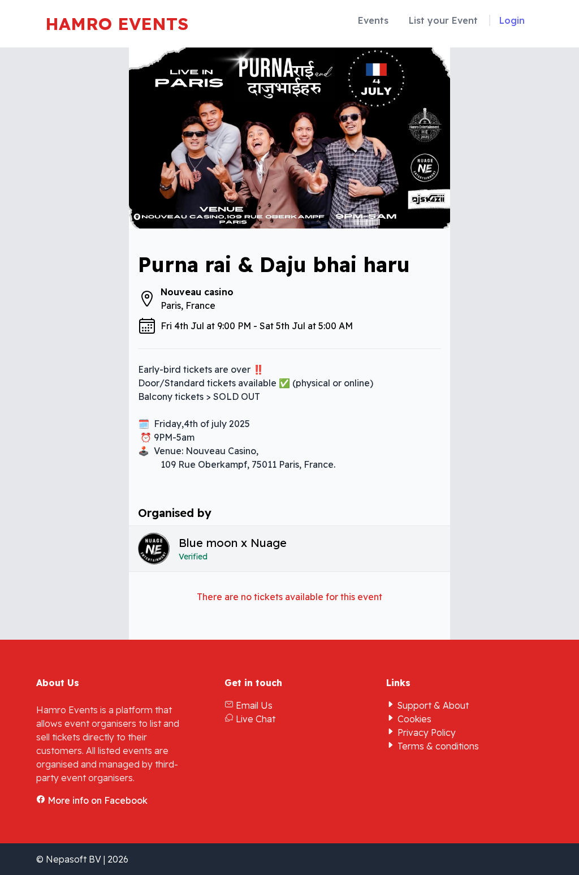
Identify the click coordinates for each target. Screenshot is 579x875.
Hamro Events (116, 24)
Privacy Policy (425, 732)
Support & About (432, 705)
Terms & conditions (437, 746)
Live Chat (254, 719)
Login (512, 20)
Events (373, 20)
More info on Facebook (96, 800)
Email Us (253, 705)
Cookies (413, 719)
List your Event (443, 20)
